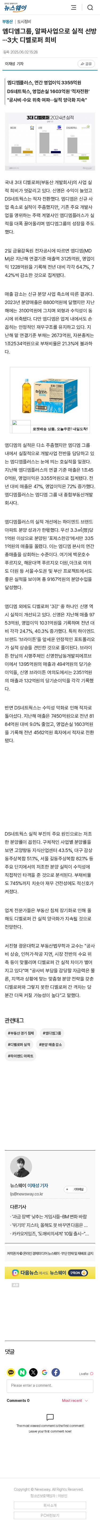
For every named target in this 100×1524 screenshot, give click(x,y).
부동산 (8, 21)
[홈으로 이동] (15, 8)
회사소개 (50, 1505)
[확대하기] (50, 116)
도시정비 (24, 21)
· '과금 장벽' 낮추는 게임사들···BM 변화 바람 (48, 1216)
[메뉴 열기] (71, 7)
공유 (88, 64)
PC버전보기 (50, 1515)
